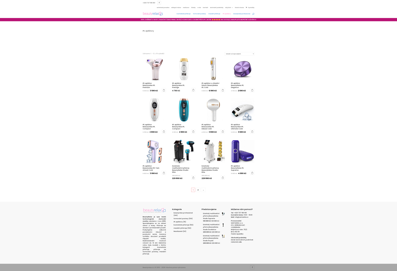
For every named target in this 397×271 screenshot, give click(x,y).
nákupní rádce (176, 7)
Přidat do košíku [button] (164, 90)
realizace (186, 7)
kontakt (205, 7)
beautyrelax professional (241, 14)
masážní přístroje (214, 14)
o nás (199, 7)
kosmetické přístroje (184, 14)
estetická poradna (163, 7)
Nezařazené (178, 231)
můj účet (228, 7)
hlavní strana (239, 7)
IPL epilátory (227, 14)
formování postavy (199, 14)
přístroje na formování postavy (154, 250)
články (193, 7)
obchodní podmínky (216, 7)
